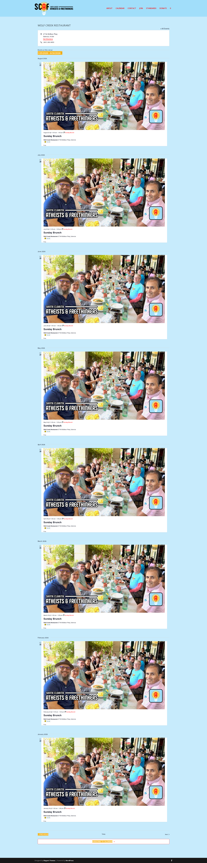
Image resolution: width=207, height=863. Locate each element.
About (109, 8)
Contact (132, 8)
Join (141, 8)
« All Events (164, 28)
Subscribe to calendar (102, 841)
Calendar (120, 8)
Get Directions (48, 39)
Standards (151, 8)
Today (103, 834)
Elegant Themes (49, 860)
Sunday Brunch (53, 136)
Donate (163, 8)
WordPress (70, 860)
